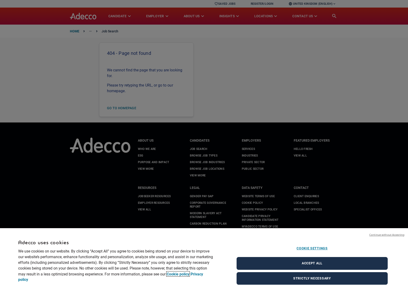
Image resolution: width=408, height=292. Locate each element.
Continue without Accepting (386, 234)
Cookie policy (178, 274)
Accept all (312, 263)
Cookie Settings (312, 248)
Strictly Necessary (312, 278)
